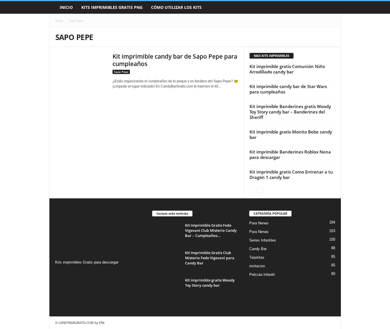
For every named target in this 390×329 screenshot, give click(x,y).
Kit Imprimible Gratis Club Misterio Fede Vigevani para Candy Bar (209, 258)
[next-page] (260, 190)
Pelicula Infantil (262, 274)
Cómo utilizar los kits (176, 7)
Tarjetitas (256, 257)
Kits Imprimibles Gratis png (111, 7)
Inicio (66, 7)
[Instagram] (60, 273)
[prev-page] (253, 190)
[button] (332, 7)
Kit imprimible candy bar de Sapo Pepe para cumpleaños (174, 60)
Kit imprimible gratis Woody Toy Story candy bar (210, 283)
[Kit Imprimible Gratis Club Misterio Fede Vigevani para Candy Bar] (166, 261)
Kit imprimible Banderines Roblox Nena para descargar (290, 154)
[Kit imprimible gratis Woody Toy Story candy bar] (166, 288)
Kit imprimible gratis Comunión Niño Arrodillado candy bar (287, 69)
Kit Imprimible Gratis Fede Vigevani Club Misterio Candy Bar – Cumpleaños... (211, 230)
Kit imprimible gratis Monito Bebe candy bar (291, 134)
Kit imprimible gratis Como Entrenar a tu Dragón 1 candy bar (291, 174)
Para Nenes (259, 223)
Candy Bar (258, 249)
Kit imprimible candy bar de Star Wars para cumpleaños (288, 89)
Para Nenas (259, 232)
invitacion (257, 266)
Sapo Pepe (121, 72)
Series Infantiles (262, 240)
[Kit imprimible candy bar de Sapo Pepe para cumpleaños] (81, 69)
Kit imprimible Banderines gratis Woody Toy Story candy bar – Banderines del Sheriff (290, 111)
